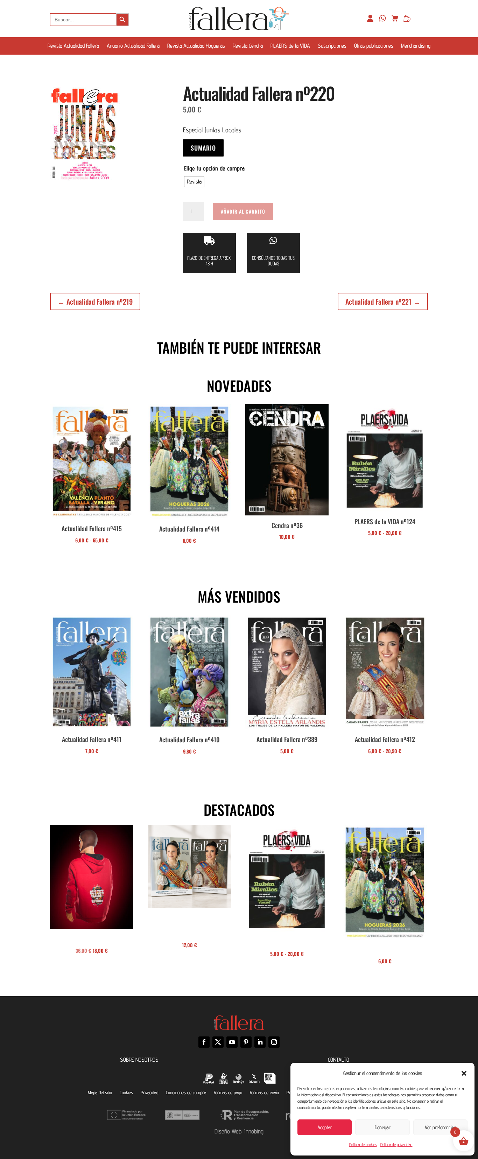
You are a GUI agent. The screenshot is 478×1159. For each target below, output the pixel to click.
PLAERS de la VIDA (290, 46)
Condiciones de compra (186, 1092)
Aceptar (324, 1127)
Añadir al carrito (243, 211)
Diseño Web (228, 1131)
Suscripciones (332, 46)
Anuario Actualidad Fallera (133, 46)
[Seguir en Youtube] (232, 1042)
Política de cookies (363, 1144)
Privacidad (149, 1092)
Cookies (126, 1092)
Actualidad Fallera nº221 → (382, 301)
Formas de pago (228, 1092)
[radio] (194, 181)
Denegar (383, 1127)
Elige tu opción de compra (214, 168)
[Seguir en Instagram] (274, 1042)
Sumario (203, 147)
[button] (464, 1073)
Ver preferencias (440, 1127)
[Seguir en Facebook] (204, 1042)
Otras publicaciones (373, 46)
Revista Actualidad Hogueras (196, 46)
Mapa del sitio (100, 1092)
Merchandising (415, 46)
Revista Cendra (248, 46)
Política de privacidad (396, 1144)
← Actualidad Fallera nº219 (95, 301)
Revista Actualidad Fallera (73, 46)
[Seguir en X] (218, 1042)
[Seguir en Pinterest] (246, 1042)
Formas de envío (264, 1092)
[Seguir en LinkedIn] (260, 1042)
